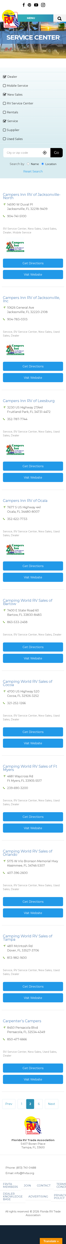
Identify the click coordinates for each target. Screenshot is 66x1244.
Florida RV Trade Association (10, 19)
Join (27, 1185)
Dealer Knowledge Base (13, 1196)
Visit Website (33, 274)
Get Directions (33, 263)
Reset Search (33, 171)
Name (34, 164)
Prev (8, 1104)
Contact (44, 1185)
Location (50, 164)
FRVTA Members (10, 1185)
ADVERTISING (38, 1196)
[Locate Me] (45, 153)
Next (51, 1104)
